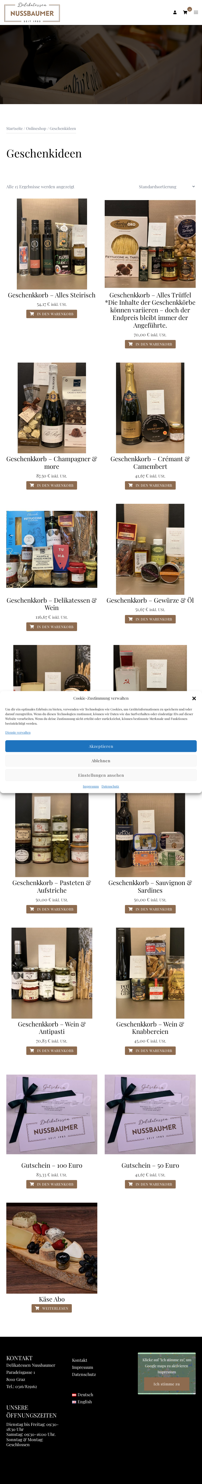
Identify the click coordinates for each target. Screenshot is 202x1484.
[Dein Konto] (174, 12)
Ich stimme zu (167, 1383)
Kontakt (79, 1360)
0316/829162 (26, 1386)
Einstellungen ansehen (101, 775)
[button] (194, 698)
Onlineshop (36, 128)
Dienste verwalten (18, 732)
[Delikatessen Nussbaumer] (32, 12)
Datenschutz (110, 786)
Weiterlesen (54, 1308)
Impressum (91, 786)
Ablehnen (101, 760)
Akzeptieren (101, 746)
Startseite (14, 128)
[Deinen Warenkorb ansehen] (185, 11)
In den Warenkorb (55, 314)
